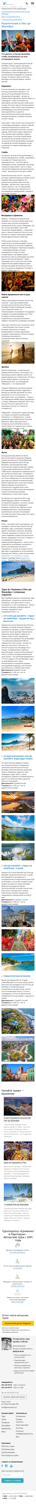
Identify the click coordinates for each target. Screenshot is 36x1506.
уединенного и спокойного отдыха (15, 556)
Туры (3, 1416)
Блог (18, 1437)
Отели (4, 1419)
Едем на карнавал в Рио (11, 17)
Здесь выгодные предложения (13, 1471)
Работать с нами (8, 1446)
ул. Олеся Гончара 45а (10, 1404)
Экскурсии (6, 1422)
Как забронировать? (18, 1252)
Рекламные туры (8, 1449)
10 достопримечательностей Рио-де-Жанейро (17, 1119)
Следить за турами (12, 1480)
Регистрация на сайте (10, 1455)
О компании (17, 1268)
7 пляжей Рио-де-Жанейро (12, 19)
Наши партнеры (17, 1302)
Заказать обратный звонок (14, 1397)
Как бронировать (8, 1452)
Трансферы (6, 1425)
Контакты (19, 1428)
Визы (4, 1431)
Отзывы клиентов (17, 1286)
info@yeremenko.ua (9, 1407)
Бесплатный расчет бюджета (18, 1323)
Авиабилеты (6, 1428)
